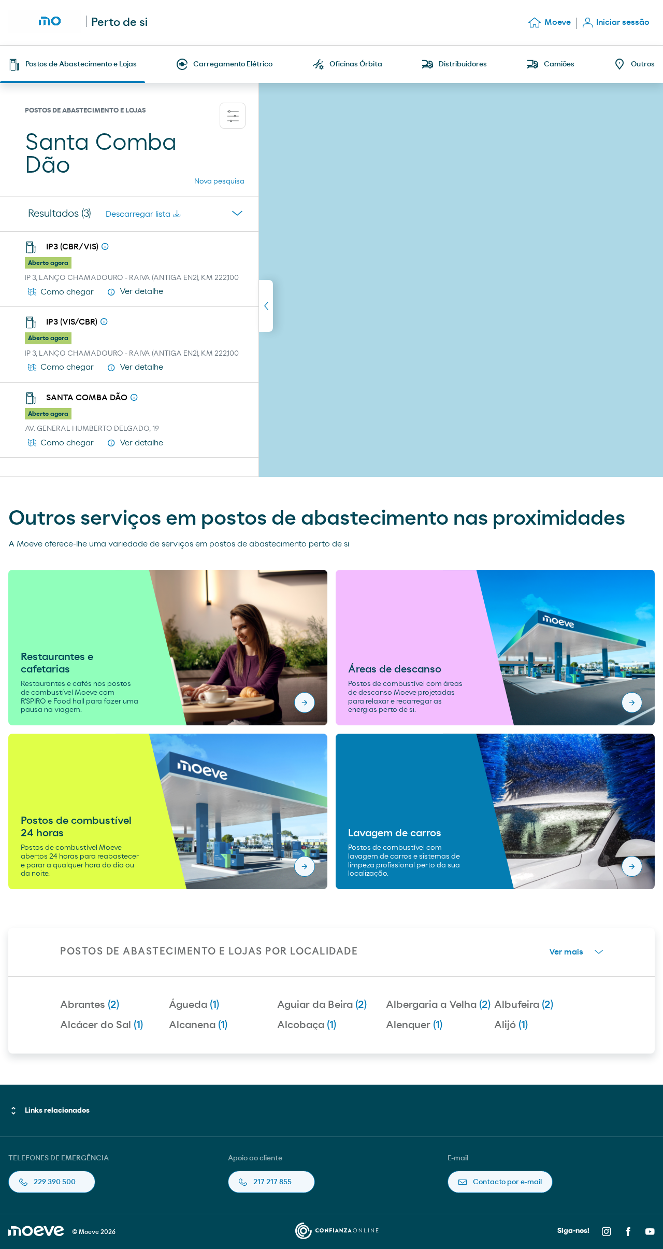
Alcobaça (306, 1025)
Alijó (511, 1025)
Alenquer (414, 1025)
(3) (59, 213)
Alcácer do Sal (101, 1025)
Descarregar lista (138, 214)
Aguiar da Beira (322, 1005)
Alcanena (198, 1025)
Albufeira (523, 1005)
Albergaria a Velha (438, 1005)
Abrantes (89, 1005)
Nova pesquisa (219, 181)
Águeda (194, 1005)
